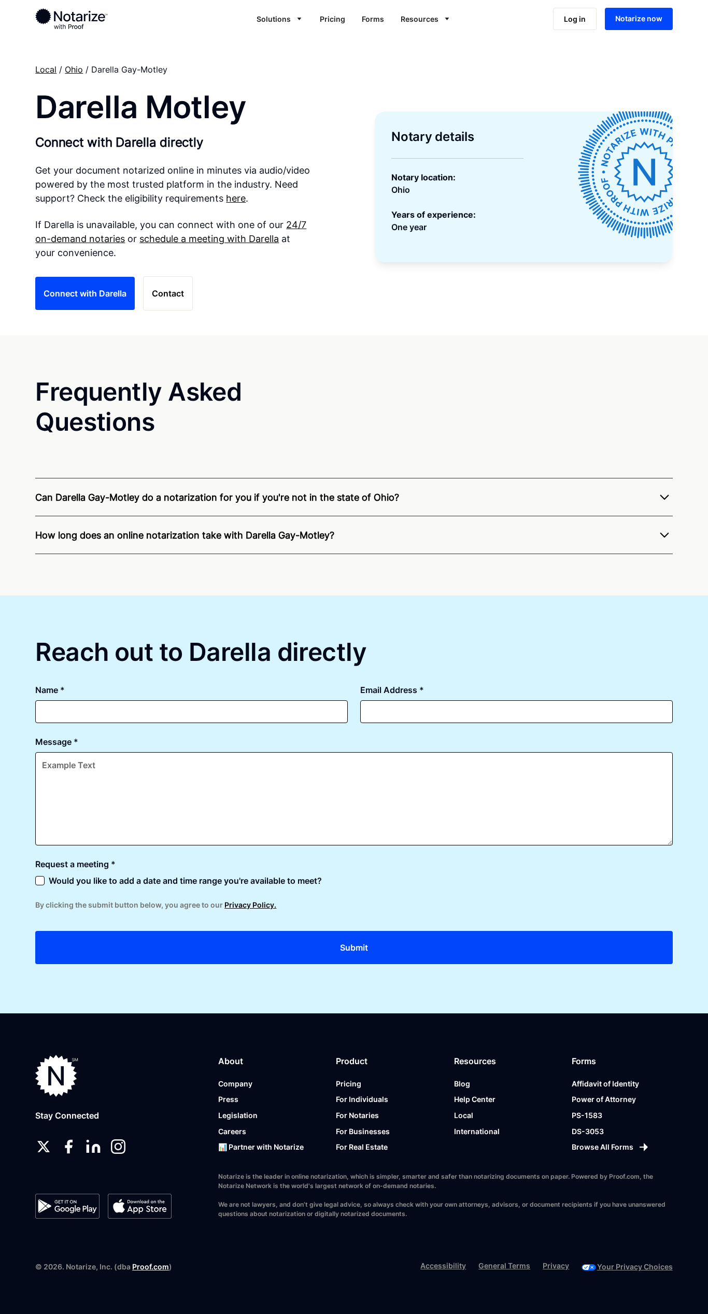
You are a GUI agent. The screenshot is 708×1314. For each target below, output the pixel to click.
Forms (373, 19)
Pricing (332, 19)
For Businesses (363, 1131)
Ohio (74, 69)
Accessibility (443, 1265)
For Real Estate (362, 1146)
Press (228, 1099)
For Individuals (362, 1099)
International (477, 1131)
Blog (462, 1083)
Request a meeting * (75, 864)
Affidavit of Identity (605, 1083)
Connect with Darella (85, 293)
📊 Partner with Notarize (261, 1146)
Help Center (474, 1099)
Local (45, 69)
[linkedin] (93, 1146)
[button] (280, 19)
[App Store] (140, 1206)
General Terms (504, 1265)
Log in (575, 19)
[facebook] (68, 1146)
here (236, 198)
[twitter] (43, 1146)
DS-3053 (588, 1131)
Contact (168, 293)
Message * (56, 742)
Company (235, 1083)
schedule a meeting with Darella (209, 238)
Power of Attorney (604, 1099)
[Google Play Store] (67, 1206)
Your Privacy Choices (635, 1266)
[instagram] (118, 1146)
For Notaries (357, 1115)
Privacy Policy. (250, 904)
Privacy (556, 1265)
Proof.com (150, 1266)
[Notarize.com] (56, 1076)
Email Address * (392, 690)
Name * (50, 690)
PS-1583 (587, 1115)
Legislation (238, 1115)
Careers (232, 1131)
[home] (101, 18)
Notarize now (638, 18)
